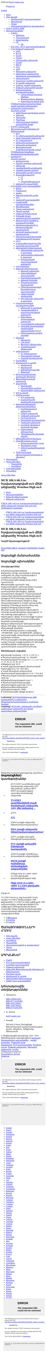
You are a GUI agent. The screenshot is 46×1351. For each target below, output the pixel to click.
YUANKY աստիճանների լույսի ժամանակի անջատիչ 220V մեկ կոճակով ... (24, 804)
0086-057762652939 (14, 1008)
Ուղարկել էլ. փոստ (10, 1054)
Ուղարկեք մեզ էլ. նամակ (13, 548)
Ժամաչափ (6, 1045)
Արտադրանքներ (14, 495)
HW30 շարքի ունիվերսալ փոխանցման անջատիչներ (19, 865)
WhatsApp (5, 1056)
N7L (13, 817)
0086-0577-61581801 (14, 1001)
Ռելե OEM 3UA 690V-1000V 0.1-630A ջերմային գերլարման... (25, 886)
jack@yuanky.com (16, 2)
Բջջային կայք (18, 1043)
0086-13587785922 (13, 1005)
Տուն (8, 492)
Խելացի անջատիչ (15, 499)
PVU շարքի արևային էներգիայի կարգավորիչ (23, 846)
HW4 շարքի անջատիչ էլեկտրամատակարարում (27, 830)
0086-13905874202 (13, 999)
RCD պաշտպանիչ (22, 1045)
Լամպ (15, 1049)
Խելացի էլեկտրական (17, 497)
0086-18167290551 (13, 1003)
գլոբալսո (36, 1038)
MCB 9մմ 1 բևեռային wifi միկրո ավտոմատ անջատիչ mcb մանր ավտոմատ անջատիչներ (21, 708)
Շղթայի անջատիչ (17, 1047)
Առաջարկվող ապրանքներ (15, 1040)
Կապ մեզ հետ (8, 475)
